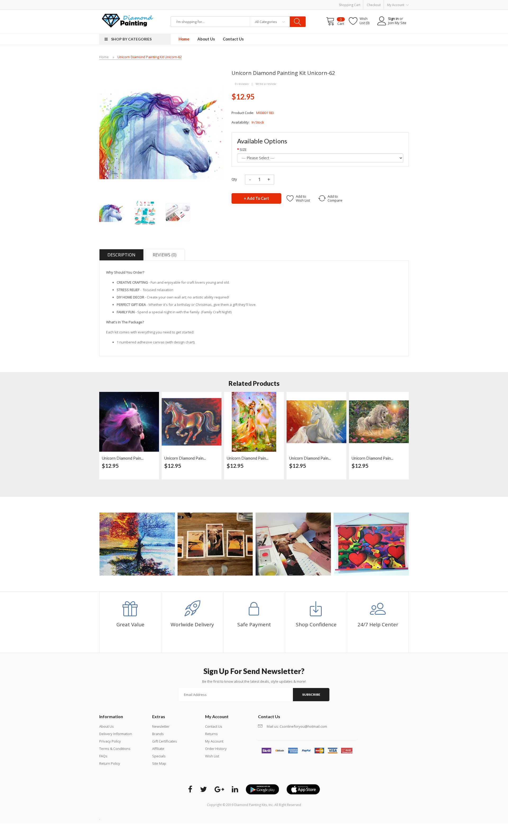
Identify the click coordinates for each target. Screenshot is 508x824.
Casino (149, 818)
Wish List (212, 756)
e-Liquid (48, 12)
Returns (211, 733)
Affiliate (158, 748)
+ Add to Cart (256, 198)
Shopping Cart (349, 5)
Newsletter (161, 726)
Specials (159, 756)
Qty (234, 179)
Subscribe (311, 694)
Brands (158, 733)
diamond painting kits (250, 805)
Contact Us (213, 726)
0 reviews (241, 84)
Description (121, 255)
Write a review (266, 84)
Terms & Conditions (114, 748)
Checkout (374, 5)
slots (140, 818)
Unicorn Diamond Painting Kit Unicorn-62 (149, 57)
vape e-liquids (66, 12)
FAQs (103, 756)
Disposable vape (160, 12)
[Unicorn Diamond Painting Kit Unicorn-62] (111, 212)
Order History (216, 748)
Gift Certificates (164, 741)
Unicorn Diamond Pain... (122, 458)
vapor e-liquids (135, 12)
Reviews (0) (164, 255)
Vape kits (34, 12)
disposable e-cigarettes (193, 12)
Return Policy (109, 763)
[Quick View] (153, 398)
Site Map (159, 763)
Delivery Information (115, 733)
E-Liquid (117, 12)
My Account (214, 741)
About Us (106, 726)
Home (104, 57)
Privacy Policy (110, 741)
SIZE (243, 149)
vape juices (101, 12)
